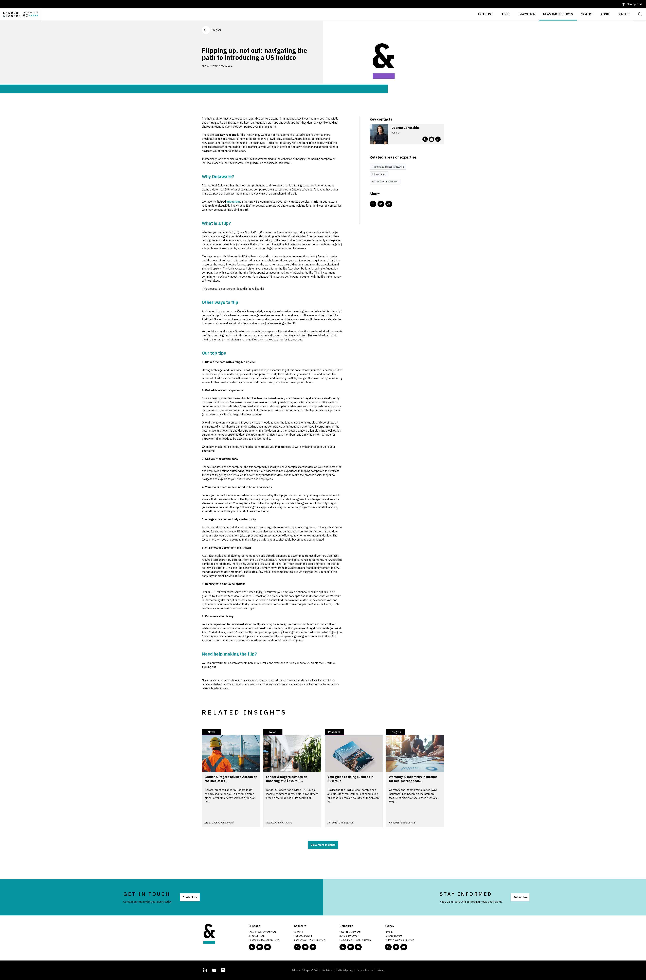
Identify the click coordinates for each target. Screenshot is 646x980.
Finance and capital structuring (388, 166)
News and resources (558, 14)
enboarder (233, 201)
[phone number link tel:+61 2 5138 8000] (297, 947)
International (379, 174)
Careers (587, 14)
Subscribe (520, 897)
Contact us (190, 897)
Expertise (485, 14)
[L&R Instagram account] (223, 970)
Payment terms (365, 970)
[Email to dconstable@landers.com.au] (431, 139)
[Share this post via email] (388, 204)
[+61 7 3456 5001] (259, 947)
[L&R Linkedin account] (438, 139)
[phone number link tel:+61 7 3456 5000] (252, 947)
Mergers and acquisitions (385, 181)
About (605, 14)
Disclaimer (327, 970)
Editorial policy (345, 970)
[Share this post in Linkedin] (381, 204)
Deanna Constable (405, 128)
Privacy (381, 970)
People (505, 14)
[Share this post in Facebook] (373, 204)
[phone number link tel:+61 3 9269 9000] (342, 947)
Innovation (526, 14)
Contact (624, 14)
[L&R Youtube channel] (214, 970)
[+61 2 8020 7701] (396, 947)
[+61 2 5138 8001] (305, 947)
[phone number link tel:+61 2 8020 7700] (388, 947)
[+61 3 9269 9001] (350, 947)
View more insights (323, 845)
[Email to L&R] (267, 947)
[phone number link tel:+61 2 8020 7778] (425, 139)
